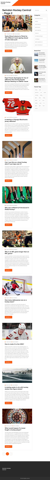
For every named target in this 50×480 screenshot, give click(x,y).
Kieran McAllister (17, 33)
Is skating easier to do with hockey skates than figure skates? (16, 388)
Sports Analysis (38, 30)
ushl (41, 92)
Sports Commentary (38, 44)
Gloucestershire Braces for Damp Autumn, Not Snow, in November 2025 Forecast (43, 54)
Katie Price (36, 92)
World (36, 21)
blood (44, 105)
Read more (8, 50)
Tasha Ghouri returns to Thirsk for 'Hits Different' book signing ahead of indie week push (16, 38)
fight (40, 89)
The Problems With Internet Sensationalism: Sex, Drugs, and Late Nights (42, 73)
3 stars (43, 100)
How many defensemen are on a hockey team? (16, 301)
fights (40, 105)
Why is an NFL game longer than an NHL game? (17, 252)
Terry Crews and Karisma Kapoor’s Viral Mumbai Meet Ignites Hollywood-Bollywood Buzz (42, 79)
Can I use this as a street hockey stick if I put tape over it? (16, 163)
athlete (36, 100)
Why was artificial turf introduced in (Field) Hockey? (17, 208)
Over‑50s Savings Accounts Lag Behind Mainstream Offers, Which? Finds (43, 66)
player (36, 105)
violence (36, 108)
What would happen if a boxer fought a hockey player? (15, 429)
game (41, 103)
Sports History (38, 24)
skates (40, 97)
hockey (36, 89)
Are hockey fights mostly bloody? (42, 60)
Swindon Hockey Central (5, 2)
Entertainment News (39, 18)
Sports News (37, 27)
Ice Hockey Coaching (39, 36)
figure (36, 97)
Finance (37, 33)
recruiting (36, 95)
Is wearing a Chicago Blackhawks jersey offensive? (16, 120)
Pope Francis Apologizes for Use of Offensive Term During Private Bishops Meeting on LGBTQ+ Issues (16, 79)
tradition (36, 103)
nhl (39, 100)
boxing (44, 97)
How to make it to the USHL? (14, 344)
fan (44, 103)
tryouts (45, 92)
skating (41, 95)
